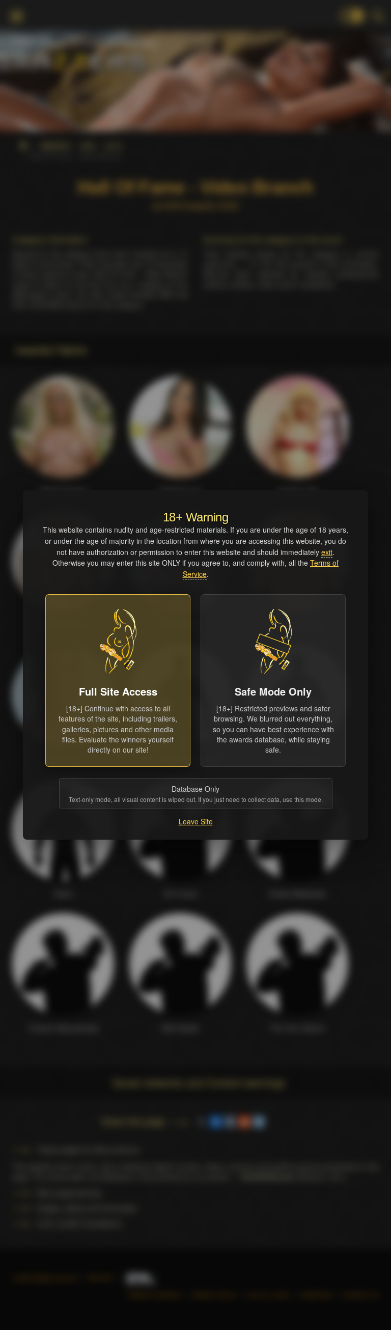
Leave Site (196, 821)
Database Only (196, 793)
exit (326, 552)
